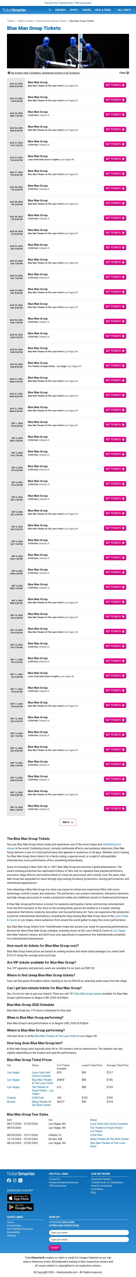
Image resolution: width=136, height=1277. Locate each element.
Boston (11, 1101)
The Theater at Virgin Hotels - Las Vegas (43, 1090)
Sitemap (11, 1235)
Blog (93, 1192)
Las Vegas (119, 930)
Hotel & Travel (103, 10)
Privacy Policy (14, 1225)
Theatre (86, 10)
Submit (55, 1247)
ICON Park (38, 1097)
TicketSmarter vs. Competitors (107, 1182)
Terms (10, 1222)
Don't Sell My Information (20, 1229)
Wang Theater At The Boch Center (41, 1103)
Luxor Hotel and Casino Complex (41, 1074)
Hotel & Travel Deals (101, 1185)
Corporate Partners (101, 1179)
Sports (74, 10)
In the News (97, 1189)
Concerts (60, 10)
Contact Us (54, 1179)
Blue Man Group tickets (87, 993)
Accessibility (13, 1232)
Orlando (11, 1097)
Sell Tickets (124, 10)
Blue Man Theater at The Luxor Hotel (55, 1036)
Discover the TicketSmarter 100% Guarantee (68, 3)
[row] (68, 85)
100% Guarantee (57, 1185)
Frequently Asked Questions (63, 1182)
